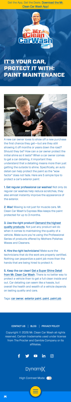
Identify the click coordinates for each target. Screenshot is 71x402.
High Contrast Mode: (32, 378)
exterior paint (33, 298)
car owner (17, 298)
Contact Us (5, 396)
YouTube (35, 356)
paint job (55, 298)
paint (46, 298)
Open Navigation (35, 391)
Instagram (52, 356)
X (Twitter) (27, 356)
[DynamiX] (35, 369)
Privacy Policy (51, 326)
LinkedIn (44, 356)
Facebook (19, 356)
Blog (33, 326)
